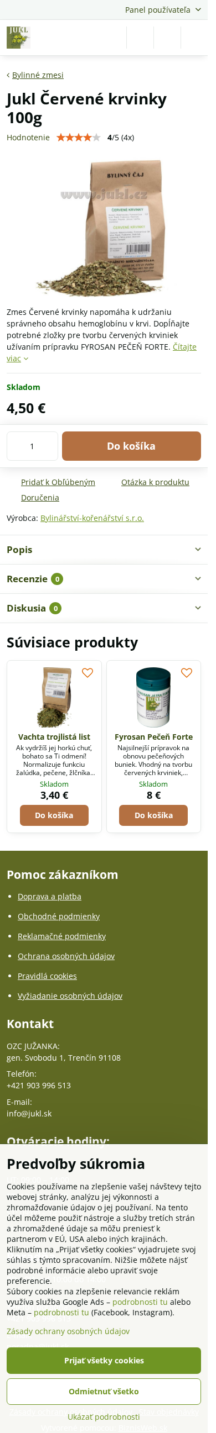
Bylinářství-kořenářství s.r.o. (92, 518)
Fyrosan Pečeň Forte (154, 736)
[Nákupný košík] (167, 38)
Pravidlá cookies (47, 976)
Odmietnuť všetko (104, 1391)
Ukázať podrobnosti (104, 1416)
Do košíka (131, 445)
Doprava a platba (49, 896)
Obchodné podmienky (59, 916)
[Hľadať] (140, 38)
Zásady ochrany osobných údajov (68, 1331)
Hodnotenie (28, 137)
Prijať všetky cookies (104, 1360)
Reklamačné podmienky (62, 936)
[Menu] (194, 38)
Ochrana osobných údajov (66, 956)
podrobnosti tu (140, 1302)
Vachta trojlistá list (54, 736)
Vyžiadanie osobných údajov (70, 996)
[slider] (78, 137)
